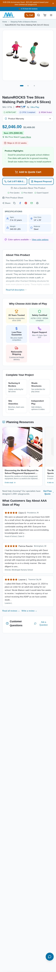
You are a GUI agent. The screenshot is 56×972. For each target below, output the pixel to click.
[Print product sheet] (37, 203)
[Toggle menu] (51, 15)
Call (31, 15)
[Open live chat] (50, 957)
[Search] (38, 15)
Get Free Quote (47, 492)
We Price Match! (18, 137)
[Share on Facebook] (20, 203)
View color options (40, 239)
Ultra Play (34, 107)
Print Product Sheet (14, 198)
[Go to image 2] (28, 86)
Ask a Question (43, 623)
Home (4, 22)
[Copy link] (14, 203)
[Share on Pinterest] (26, 203)
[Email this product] (31, 203)
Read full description (15, 290)
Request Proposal (43, 181)
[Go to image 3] (34, 86)
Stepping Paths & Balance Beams (23, 22)
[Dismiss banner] (53, 3)
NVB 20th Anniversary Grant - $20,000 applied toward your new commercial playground (26, 3)
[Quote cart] (44, 15)
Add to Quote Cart (30, 172)
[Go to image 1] (22, 86)
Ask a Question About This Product (29, 188)
